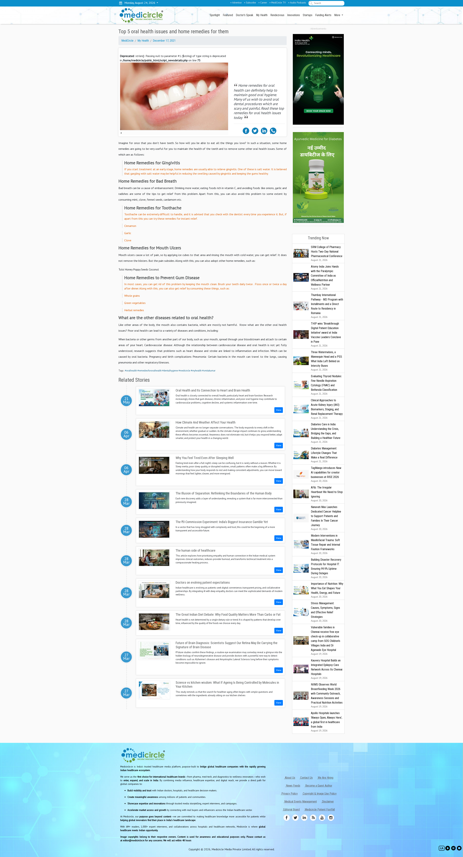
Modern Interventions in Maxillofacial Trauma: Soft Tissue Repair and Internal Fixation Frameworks (325, 544)
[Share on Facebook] (246, 130)
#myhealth (196, 370)
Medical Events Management (300, 801)
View (278, 410)
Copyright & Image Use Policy (319, 793)
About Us (289, 777)
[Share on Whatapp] (273, 130)
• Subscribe (250, 2)
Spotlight (215, 15)
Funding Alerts (323, 15)
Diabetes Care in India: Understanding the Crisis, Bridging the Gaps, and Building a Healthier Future (325, 433)
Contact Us (306, 777)
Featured (228, 15)
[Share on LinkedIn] (264, 130)
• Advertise (236, 2)
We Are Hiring (325, 777)
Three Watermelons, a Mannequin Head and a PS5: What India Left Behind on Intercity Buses (326, 360)
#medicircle (184, 370)
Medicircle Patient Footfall (319, 809)
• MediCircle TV (277, 2)
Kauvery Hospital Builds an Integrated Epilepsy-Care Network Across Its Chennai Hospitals (326, 669)
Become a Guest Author (318, 785)
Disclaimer (327, 801)
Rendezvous (277, 15)
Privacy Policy (289, 793)
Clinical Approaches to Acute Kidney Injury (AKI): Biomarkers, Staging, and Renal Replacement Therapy (327, 409)
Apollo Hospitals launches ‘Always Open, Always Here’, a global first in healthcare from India (326, 721)
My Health (261, 15)
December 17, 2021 (164, 40)
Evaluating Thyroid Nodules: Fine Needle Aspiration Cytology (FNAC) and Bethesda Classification (326, 384)
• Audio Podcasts (297, 2)
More (337, 15)
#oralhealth (131, 370)
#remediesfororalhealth (149, 370)
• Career (262, 2)
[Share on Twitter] (255, 130)
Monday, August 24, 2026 (139, 3)
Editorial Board (291, 809)
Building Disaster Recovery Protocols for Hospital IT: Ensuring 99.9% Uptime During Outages (326, 568)
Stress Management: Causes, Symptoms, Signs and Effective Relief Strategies (325, 612)
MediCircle (127, 40)
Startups (307, 15)
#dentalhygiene (170, 370)
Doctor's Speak (244, 15)
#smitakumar (208, 370)
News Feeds (292, 785)
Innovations (293, 15)
